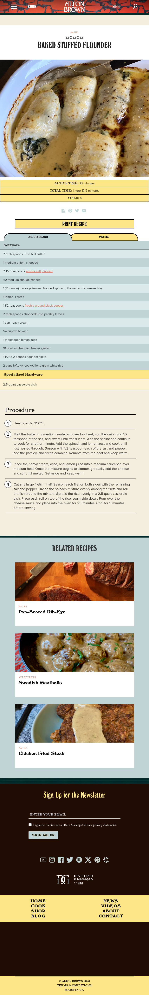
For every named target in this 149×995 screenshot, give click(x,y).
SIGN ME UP (43, 835)
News (110, 900)
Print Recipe (74, 225)
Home (38, 900)
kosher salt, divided (39, 271)
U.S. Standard (38, 237)
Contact (111, 915)
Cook (38, 905)
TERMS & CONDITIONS (74, 985)
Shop (38, 910)
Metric (104, 236)
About (111, 910)
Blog (38, 915)
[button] (67, 37)
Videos (111, 905)
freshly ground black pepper (44, 306)
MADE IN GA (74, 990)
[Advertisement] (74, 949)
